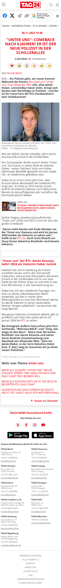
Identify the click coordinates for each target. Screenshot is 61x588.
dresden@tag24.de (9, 477)
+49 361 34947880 (9, 491)
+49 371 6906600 (39, 457)
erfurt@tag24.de (8, 494)
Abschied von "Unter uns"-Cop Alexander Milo (28, 83)
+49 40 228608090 (9, 525)
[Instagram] (35, 425)
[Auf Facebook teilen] (5, 15)
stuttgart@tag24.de (40, 494)
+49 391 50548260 (9, 542)
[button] (57, 5)
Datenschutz (30, 571)
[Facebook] (26, 425)
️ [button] (12, 66)
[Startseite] (30, 5)
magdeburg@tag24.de (11, 545)
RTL (23, 320)
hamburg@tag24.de (10, 528)
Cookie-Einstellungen (30, 583)
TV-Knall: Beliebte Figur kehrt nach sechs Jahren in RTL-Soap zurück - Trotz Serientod (38, 208)
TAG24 (5, 26)
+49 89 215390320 (39, 519)
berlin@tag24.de (8, 461)
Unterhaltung (20, 26)
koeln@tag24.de (38, 511)
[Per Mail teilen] (19, 15)
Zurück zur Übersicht (46, 400)
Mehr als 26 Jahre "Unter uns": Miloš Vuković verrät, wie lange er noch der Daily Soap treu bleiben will (28, 373)
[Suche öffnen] (51, 5)
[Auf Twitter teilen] (12, 15)
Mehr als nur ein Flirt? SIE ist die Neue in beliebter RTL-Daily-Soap (29, 383)
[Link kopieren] (27, 15)
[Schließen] (57, 16)
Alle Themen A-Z (30, 560)
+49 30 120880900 (9, 457)
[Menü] (4, 5)
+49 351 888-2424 (9, 474)
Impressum (30, 567)
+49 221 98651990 (39, 508)
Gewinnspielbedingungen (30, 579)
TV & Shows (40, 26)
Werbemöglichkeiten (30, 556)
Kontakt (30, 563)
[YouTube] (43, 425)
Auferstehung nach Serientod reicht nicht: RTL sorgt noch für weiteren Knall (30, 391)
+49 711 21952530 (39, 491)
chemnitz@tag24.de (40, 461)
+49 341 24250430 (39, 474)
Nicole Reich (14, 73)
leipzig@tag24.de (39, 477)
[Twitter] (18, 425)
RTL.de (21, 238)
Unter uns (35, 363)
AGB (30, 575)
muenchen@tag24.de (41, 522)
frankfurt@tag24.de (10, 511)
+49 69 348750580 (9, 508)
